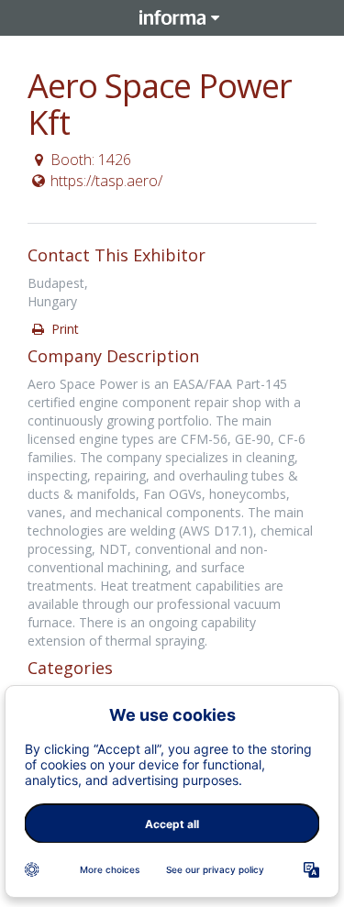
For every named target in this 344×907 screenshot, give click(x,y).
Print (63, 328)
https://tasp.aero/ (106, 181)
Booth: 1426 (90, 159)
